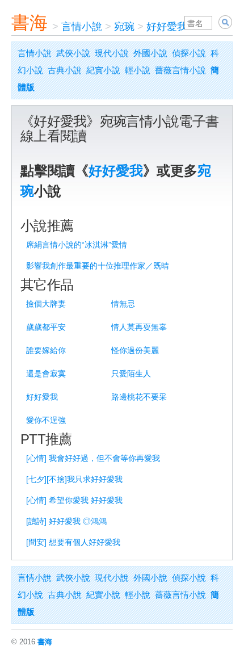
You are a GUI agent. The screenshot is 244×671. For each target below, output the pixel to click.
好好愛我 (166, 26)
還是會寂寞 (46, 373)
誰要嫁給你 (46, 350)
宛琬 (124, 26)
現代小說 (112, 53)
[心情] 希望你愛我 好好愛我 (74, 500)
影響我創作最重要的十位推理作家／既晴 (97, 265)
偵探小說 (189, 53)
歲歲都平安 (46, 327)
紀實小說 (103, 70)
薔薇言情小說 (180, 70)
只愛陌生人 (131, 373)
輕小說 (137, 70)
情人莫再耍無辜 (139, 327)
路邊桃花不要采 (139, 396)
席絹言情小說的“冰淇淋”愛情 (76, 244)
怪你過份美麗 (135, 350)
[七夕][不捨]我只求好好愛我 (74, 479)
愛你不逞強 (46, 420)
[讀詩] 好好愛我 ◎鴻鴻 (66, 521)
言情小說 (81, 26)
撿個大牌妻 (46, 303)
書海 (29, 22)
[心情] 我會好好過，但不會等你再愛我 (93, 458)
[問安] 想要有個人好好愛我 (73, 542)
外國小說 (150, 53)
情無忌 (123, 303)
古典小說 (65, 70)
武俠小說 (73, 53)
